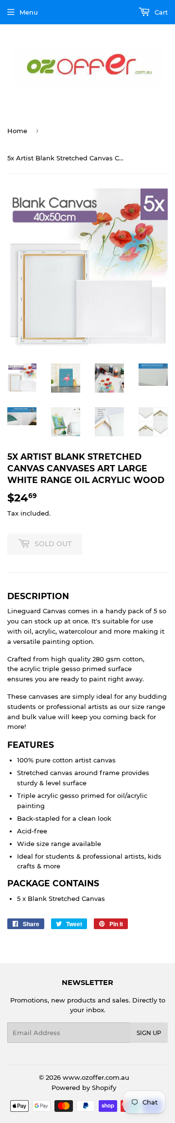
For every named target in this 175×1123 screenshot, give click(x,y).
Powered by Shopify (84, 1087)
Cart (160, 12)
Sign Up (149, 1033)
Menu (28, 12)
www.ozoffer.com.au (96, 1077)
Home (17, 131)
